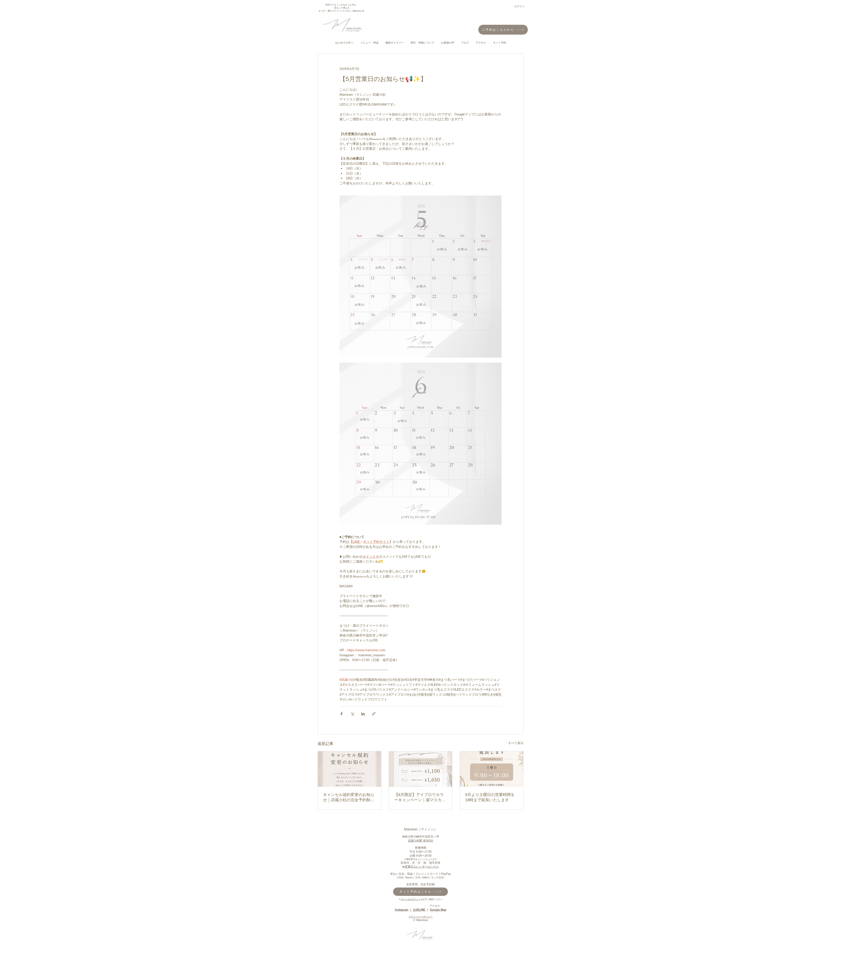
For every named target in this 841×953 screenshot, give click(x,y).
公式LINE (419, 909)
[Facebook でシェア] (341, 714)
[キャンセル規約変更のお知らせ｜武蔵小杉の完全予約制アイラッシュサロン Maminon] (349, 769)
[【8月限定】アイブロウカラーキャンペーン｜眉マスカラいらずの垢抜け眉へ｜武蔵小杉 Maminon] (420, 769)
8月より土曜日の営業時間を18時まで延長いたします (490, 797)
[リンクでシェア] (374, 714)
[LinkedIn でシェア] (363, 714)
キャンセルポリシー (410, 899)
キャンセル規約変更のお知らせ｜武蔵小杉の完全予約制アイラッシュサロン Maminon (348, 797)
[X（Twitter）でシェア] (352, 714)
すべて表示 (515, 743)
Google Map (438, 909)
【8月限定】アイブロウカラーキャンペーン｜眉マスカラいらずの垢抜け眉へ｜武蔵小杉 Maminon (419, 797)
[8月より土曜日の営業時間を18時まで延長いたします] (491, 769)
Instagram (401, 909)
